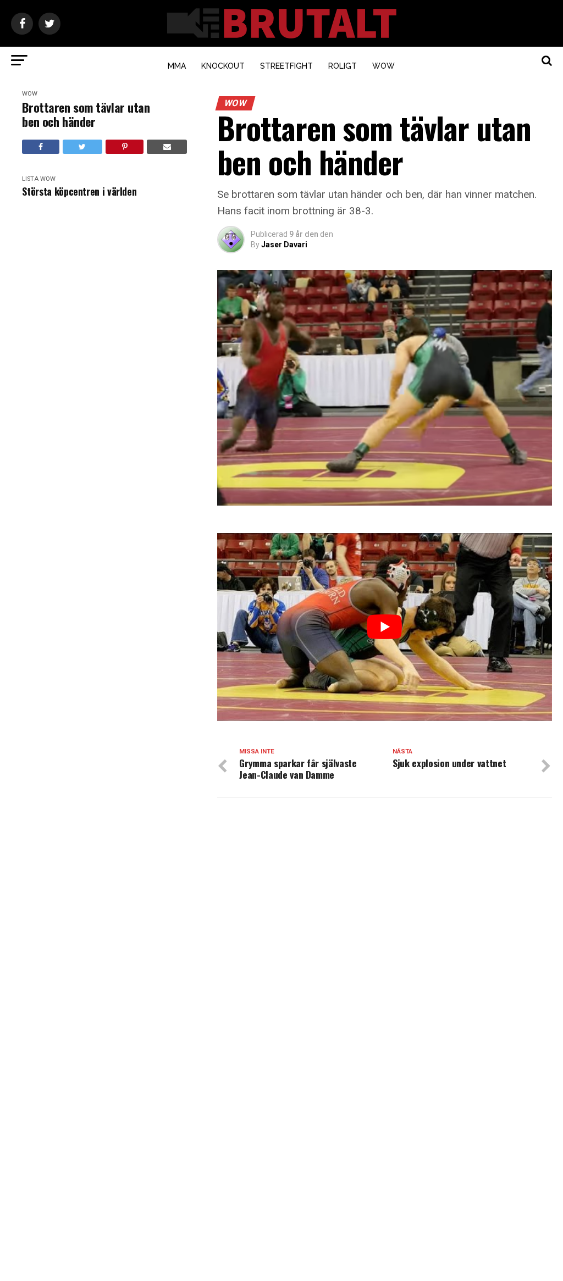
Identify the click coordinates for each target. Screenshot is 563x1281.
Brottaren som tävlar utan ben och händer (86, 115)
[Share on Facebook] (40, 147)
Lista (30, 178)
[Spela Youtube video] (384, 627)
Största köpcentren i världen (79, 191)
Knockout (223, 66)
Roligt (342, 66)
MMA (177, 66)
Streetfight (286, 66)
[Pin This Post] (124, 147)
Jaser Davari (284, 244)
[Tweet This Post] (82, 147)
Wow (383, 66)
